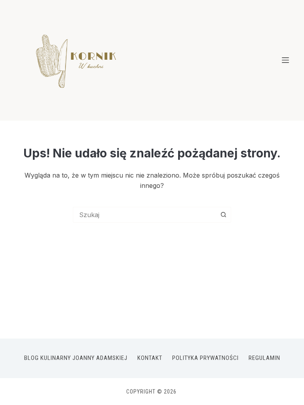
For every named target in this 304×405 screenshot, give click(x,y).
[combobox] (144, 215)
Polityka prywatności (205, 357)
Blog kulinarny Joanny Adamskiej (75, 357)
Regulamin (264, 357)
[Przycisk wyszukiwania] (223, 214)
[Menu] (285, 60)
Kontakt (149, 357)
